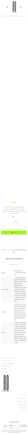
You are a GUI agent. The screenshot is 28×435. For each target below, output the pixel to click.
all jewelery (10, 16)
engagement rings (17, 16)
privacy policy (24, 410)
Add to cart (15, 232)
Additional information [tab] (14, 264)
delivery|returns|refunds (22, 401)
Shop (6, 16)
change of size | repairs (22, 404)
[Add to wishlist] (14, 238)
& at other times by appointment (7, 363)
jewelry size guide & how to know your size (14, 258)
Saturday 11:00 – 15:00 (5, 360)
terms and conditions (23, 407)
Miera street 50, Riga (5, 366)
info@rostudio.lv (4, 371)
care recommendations (22, 398)
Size (1, 221)
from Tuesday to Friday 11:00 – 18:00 (8, 358)
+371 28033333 (4, 369)
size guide (25, 395)
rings (14, 252)
